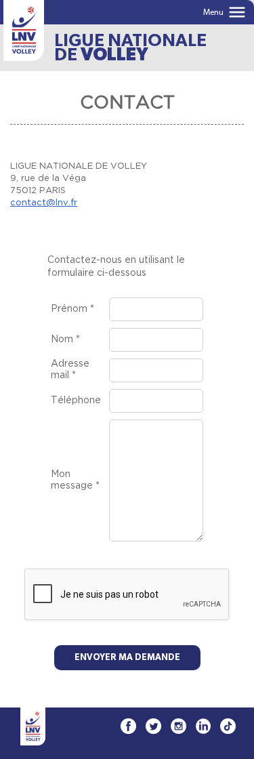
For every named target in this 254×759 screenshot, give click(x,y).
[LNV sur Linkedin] (203, 726)
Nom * (65, 339)
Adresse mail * (70, 370)
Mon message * (75, 480)
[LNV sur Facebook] (128, 726)
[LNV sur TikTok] (228, 726)
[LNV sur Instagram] (178, 726)
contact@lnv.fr (43, 203)
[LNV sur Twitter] (153, 726)
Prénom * (72, 309)
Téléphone (76, 400)
